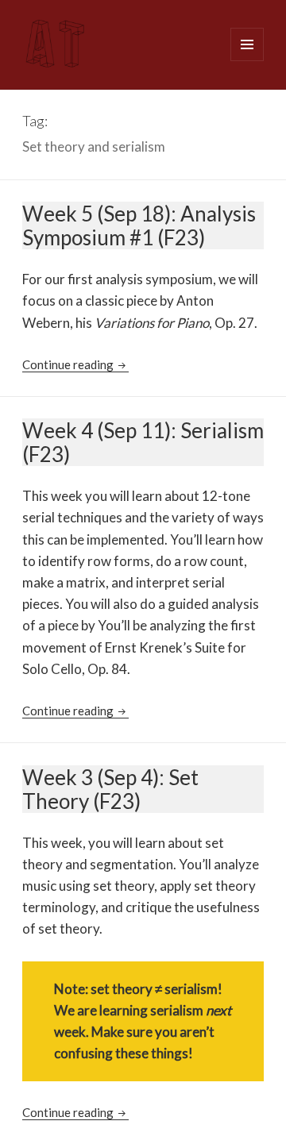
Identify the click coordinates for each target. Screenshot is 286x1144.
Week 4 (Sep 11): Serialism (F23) (143, 442)
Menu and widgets (247, 60)
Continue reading (75, 364)
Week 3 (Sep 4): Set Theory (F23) (110, 789)
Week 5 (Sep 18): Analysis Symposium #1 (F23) (139, 225)
